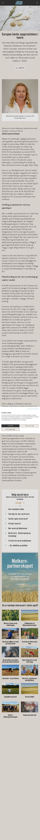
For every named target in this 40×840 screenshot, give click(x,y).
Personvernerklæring (33, 409)
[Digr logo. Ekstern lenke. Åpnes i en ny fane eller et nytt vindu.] (2, 411)
